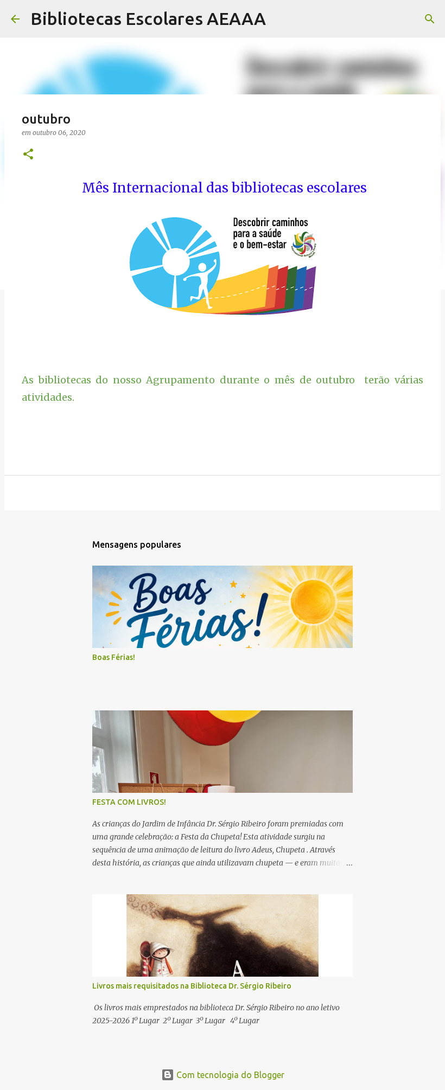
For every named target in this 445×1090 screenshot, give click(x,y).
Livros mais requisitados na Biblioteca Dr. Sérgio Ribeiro (191, 986)
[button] (28, 155)
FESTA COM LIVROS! (129, 802)
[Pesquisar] (281, 19)
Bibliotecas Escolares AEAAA (148, 18)
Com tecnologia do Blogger (229, 1075)
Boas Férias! (113, 657)
